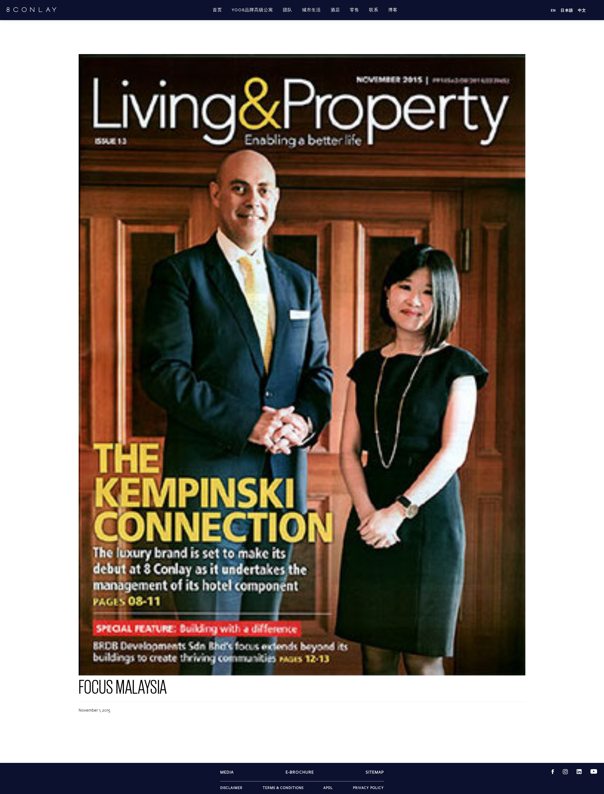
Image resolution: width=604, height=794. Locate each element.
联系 (373, 10)
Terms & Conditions (283, 787)
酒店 (335, 10)
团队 (287, 10)
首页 (217, 10)
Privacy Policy (368, 787)
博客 (393, 10)
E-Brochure (300, 772)
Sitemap (375, 772)
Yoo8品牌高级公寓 (252, 10)
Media (227, 772)
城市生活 (311, 10)
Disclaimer (231, 787)
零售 (354, 10)
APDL (328, 787)
